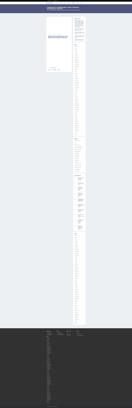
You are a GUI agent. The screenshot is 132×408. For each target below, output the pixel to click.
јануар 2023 (76, 123)
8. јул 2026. (79, 190)
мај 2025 (76, 73)
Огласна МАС (76, 160)
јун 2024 (48, 372)
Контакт (78, 332)
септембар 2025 (77, 66)
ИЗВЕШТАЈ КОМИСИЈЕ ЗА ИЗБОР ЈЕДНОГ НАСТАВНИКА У (81, 178)
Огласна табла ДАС (77, 169)
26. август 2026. (79, 180)
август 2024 (76, 89)
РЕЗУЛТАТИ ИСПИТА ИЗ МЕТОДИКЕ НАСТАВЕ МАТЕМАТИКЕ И (81, 210)
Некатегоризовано (77, 156)
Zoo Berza (63, 406)
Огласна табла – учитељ (78, 167)
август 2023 (48, 385)
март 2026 (76, 55)
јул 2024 (76, 91)
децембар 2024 (77, 82)
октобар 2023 (76, 107)
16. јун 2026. (79, 229)
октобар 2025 (76, 64)
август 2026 (76, 46)
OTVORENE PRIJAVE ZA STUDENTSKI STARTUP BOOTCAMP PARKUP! (80, 200)
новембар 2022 (77, 127)
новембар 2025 (77, 62)
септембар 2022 (77, 130)
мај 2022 (76, 134)
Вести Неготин (77, 144)
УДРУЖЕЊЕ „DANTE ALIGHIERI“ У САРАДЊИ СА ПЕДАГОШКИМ (81, 205)
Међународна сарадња (78, 151)
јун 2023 (76, 114)
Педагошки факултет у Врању (53, 406)
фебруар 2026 (76, 57)
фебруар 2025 (76, 78)
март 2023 (48, 391)
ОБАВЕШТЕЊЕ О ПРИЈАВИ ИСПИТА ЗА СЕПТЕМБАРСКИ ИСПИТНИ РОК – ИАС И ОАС (80, 33)
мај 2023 (76, 116)
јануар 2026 (48, 347)
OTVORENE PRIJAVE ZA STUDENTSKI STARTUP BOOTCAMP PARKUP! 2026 (79, 40)
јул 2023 (48, 386)
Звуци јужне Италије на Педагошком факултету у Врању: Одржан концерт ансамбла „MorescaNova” (79, 29)
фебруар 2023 (76, 310)
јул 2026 (76, 48)
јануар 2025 (76, 80)
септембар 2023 (77, 109)
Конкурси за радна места (78, 149)
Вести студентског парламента (79, 147)
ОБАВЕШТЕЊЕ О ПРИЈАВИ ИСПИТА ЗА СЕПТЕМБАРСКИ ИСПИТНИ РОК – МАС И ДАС (79, 36)
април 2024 (76, 96)
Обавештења (76, 158)
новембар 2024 (49, 365)
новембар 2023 (77, 105)
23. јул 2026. (79, 184)
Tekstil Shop (61, 406)
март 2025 (48, 360)
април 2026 (76, 53)
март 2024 (76, 98)
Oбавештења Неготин (77, 140)
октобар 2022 (48, 398)
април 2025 (76, 75)
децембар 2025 (49, 348)
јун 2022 (76, 132)
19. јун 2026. (79, 223)
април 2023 (76, 118)
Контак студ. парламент (80, 335)
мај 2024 (48, 373)
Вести (75, 142)
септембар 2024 (77, 87)
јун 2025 (76, 71)
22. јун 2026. (79, 217)
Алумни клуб (68, 335)
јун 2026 (48, 340)
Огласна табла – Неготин (78, 165)
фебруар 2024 (76, 100)
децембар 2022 (77, 125)
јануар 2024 (48, 378)
